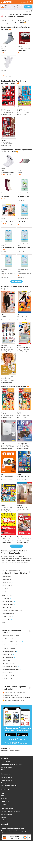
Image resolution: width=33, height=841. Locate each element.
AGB (2, 796)
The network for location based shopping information (13, 832)
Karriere (3, 820)
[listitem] (8, 43)
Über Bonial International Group (10, 812)
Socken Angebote (15, 750)
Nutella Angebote (6, 780)
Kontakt (3, 817)
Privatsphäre (4, 804)
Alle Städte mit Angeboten (9, 785)
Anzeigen (28, 11)
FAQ (2, 793)
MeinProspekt (4, 750)
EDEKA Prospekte (6, 767)
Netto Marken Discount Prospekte (11, 764)
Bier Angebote (5, 783)
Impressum (4, 799)
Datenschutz (5, 801)
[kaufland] (2, 15)
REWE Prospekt (5, 761)
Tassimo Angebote (6, 777)
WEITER (28, 7)
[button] (30, 2)
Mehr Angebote (16, 281)
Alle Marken (4, 770)
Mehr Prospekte (16, 546)
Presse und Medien (6, 814)
